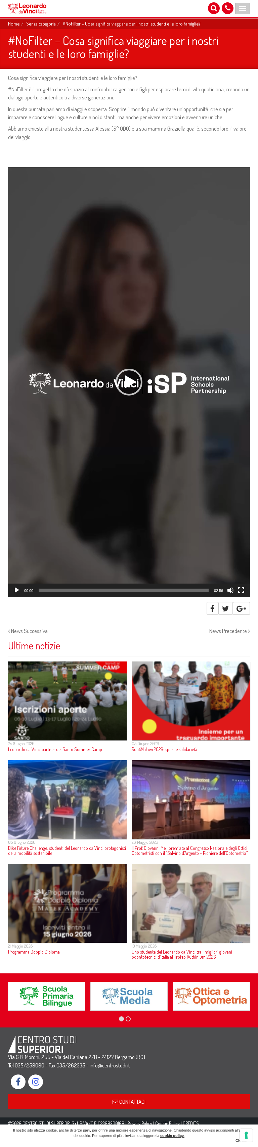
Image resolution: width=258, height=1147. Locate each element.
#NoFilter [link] (18, 89)
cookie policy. (172, 1136)
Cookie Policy (167, 1123)
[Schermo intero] (241, 590)
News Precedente (228, 630)
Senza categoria (41, 23)
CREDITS (191, 1123)
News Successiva (29, 630)
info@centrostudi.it (110, 1065)
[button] (129, 382)
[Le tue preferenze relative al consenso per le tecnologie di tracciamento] (246, 1135)
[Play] (16, 590)
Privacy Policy (139, 1123)
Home (13, 23)
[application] (129, 382)
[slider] (124, 590)
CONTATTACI (131, 1101)
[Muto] (230, 590)
